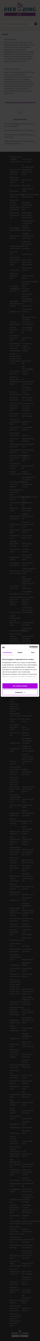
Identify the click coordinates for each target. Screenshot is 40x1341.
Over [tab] (32, 652)
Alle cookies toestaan (20, 686)
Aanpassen (19, 692)
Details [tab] (20, 652)
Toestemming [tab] (7, 652)
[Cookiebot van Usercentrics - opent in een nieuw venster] (29, 647)
